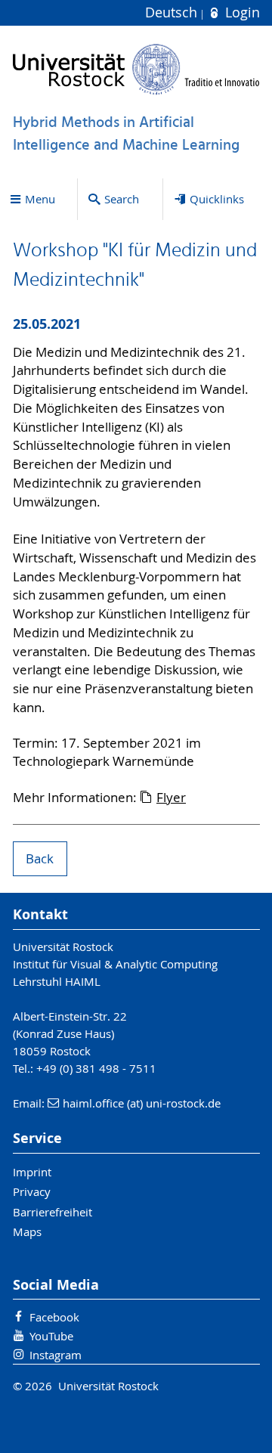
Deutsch (173, 12)
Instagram (55, 1354)
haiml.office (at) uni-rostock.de (142, 1103)
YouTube (51, 1335)
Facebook (54, 1316)
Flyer (171, 797)
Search (121, 198)
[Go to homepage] (136, 69)
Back (40, 858)
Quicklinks (217, 198)
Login (240, 12)
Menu (40, 198)
